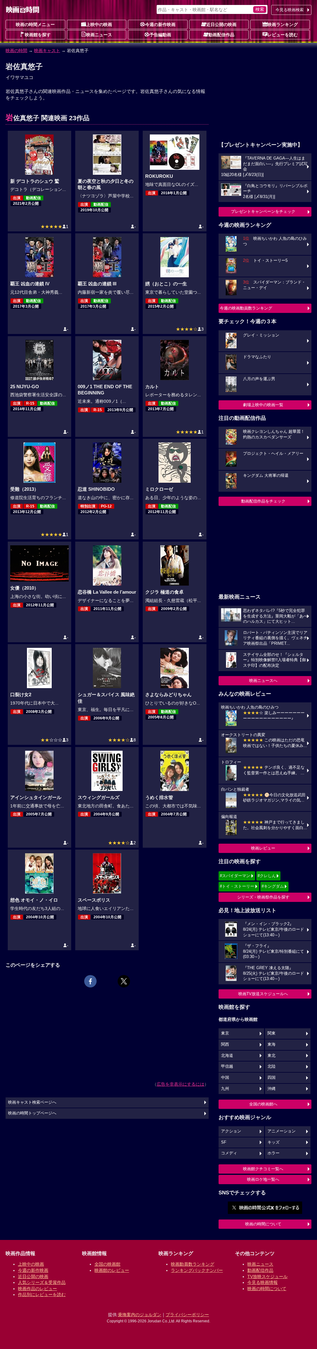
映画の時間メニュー (35, 24)
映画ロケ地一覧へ (263, 1179)
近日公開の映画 (221, 24)
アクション (231, 1131)
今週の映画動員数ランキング (246, 308)
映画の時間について (263, 1224)
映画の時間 (16, 50)
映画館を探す (38, 34)
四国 (271, 1077)
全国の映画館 (107, 1264)
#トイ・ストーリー (237, 886)
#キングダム (273, 886)
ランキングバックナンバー (197, 1270)
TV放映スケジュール (267, 1276)
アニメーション (281, 1131)
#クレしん (267, 875)
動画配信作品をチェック (263, 501)
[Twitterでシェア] (124, 981)
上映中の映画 (99, 24)
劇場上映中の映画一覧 (263, 404)
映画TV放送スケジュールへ (263, 993)
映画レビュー (263, 848)
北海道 (227, 1055)
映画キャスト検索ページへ (32, 1102)
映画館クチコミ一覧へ (263, 1169)
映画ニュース (99, 34)
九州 (225, 1089)
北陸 (271, 1066)
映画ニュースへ (263, 680)
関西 (225, 1044)
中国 (225, 1077)
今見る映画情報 (262, 1282)
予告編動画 (160, 34)
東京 (225, 1033)
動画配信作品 (221, 34)
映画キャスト (47, 50)
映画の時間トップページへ (32, 1113)
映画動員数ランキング (192, 1264)
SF (223, 1142)
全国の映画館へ (263, 1104)
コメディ (229, 1153)
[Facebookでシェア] (90, 981)
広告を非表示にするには (180, 1084)
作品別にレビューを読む (42, 1294)
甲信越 (227, 1066)
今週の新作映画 (160, 24)
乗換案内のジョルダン (139, 1314)
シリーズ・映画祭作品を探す (263, 897)
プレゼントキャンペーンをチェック (263, 211)
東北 (271, 1055)
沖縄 (271, 1089)
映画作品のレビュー (37, 1288)
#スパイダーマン (235, 875)
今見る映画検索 (290, 9)
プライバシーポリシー (187, 1314)
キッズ (273, 1142)
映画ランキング (282, 24)
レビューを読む (282, 34)
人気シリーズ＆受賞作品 (42, 1282)
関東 (271, 1033)
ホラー (273, 1153)
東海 (271, 1044)
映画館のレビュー (111, 1270)
